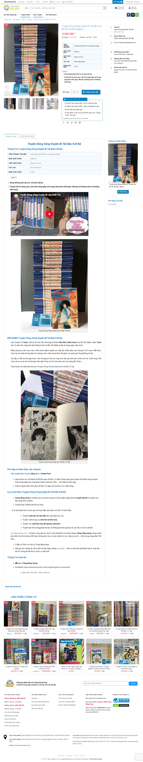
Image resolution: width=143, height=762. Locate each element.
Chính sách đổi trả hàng (11, 726)
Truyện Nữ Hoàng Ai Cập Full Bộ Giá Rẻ (71, 630)
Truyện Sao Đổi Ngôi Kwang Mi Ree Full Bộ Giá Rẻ (17, 630)
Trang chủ (7, 19)
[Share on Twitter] (67, 123)
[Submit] (105, 8)
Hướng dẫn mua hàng (121, 58)
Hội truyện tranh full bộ (38, 705)
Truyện (27, 474)
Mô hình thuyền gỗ (10, 15)
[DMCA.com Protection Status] (121, 705)
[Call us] (137, 15)
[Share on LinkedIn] (80, 123)
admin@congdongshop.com (118, 737)
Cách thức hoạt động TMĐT (67, 702)
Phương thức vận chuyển (12, 722)
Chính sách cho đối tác (65, 698)
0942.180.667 (107, 741)
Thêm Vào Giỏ (92, 92)
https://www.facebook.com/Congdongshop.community (47, 567)
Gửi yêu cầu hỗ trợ (10, 719)
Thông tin (21, 2)
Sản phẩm (30, 2)
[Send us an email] (133, 15)
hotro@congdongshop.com (127, 42)
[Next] (54, 60)
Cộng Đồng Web (96, 759)
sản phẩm (61, 548)
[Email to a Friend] (72, 123)
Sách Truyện (37, 15)
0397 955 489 (129, 38)
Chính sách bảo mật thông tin (40, 702)
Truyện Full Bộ (25, 15)
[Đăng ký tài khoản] (129, 8)
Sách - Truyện (27, 19)
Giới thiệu (34, 698)
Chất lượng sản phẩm (121, 52)
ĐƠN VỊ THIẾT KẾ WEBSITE (67, 705)
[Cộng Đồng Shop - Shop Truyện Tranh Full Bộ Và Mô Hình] (12, 8)
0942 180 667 (129, 29)
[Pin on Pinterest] (76, 123)
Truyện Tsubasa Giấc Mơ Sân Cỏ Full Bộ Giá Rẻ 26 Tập (99, 630)
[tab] (11, 136)
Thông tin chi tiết (11, 136)
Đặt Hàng (123, 192)
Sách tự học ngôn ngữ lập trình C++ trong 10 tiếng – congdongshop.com (71, 668)
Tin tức (38, 2)
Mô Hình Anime (51, 15)
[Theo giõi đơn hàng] (116, 8)
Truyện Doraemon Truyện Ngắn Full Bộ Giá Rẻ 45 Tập (99, 668)
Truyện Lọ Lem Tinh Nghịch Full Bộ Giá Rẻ (126, 668)
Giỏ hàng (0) (112, 204)
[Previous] (8, 60)
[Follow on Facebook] (128, 15)
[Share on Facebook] (63, 123)
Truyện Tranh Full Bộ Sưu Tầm (45, 19)
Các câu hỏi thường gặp (11, 712)
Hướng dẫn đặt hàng (27, 136)
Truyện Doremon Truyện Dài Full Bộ (16, 668)
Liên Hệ (45, 2)
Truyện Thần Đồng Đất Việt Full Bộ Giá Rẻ (44, 668)
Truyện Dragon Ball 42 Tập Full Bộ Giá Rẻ (44, 630)
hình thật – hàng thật (126, 54)
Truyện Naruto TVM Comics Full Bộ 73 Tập (127, 630)
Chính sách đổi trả (120, 67)
